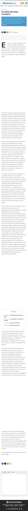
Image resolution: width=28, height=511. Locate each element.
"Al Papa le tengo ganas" (12, 325)
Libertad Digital (14, 502)
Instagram (11, 509)
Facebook (6, 509)
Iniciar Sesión (26, 3)
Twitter (8, 509)
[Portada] (9, 3)
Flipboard (17, 509)
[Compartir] (2, 32)
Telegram (19, 509)
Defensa (21, 6)
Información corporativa (8, 504)
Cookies (7, 506)
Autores (21, 506)
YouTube (13, 509)
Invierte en (16, 6)
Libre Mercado (10, 6)
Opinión (1, 6)
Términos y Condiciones (19, 504)
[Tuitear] (5, 32)
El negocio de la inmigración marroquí (11, 0)
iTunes (21, 509)
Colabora (22, 3)
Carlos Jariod (4, 9)
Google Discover (15, 509)
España (5, 6)
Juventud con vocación (12, 322)
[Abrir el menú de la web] (1, 3)
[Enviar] (7, 32)
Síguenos (16, 32)
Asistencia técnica (14, 506)
